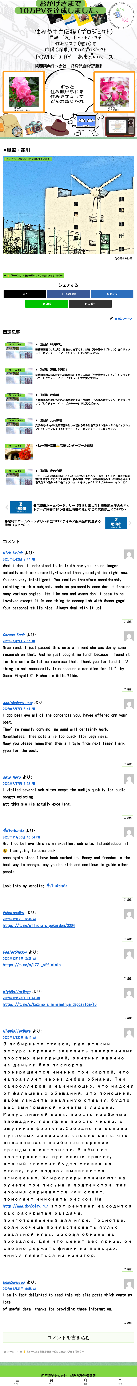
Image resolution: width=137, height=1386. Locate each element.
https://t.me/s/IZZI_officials (32, 965)
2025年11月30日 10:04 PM (21, 837)
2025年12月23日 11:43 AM (21, 998)
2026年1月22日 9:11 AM (19, 1037)
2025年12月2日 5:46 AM (19, 919)
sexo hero (12, 777)
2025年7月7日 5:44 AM (19, 708)
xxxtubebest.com (17, 702)
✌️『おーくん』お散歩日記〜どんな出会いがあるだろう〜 (35, 275)
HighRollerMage (16, 992)
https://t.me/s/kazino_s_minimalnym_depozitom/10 (50, 1004)
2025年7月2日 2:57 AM (19, 641)
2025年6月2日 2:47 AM (19, 559)
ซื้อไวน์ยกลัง (13, 831)
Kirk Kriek (12, 553)
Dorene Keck (13, 635)
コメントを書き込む (68, 1337)
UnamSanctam (13, 1282)
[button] (90, 304)
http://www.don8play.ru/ (25, 1206)
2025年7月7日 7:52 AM (19, 783)
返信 (129, 621)
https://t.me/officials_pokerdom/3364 (39, 925)
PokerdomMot (13, 913)
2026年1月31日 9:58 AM (19, 1288)
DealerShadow (14, 952)
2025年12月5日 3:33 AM (19, 958)
